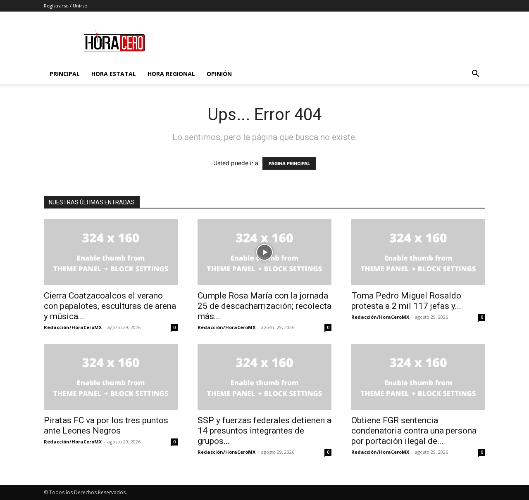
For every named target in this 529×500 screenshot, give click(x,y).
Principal (65, 74)
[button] (475, 74)
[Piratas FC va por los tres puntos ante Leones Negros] (111, 377)
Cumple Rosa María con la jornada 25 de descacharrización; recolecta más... (264, 306)
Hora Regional (171, 74)
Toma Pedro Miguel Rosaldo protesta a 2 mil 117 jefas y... (406, 301)
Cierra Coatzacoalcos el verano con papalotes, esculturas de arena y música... (110, 306)
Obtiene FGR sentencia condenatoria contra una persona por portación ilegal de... (414, 430)
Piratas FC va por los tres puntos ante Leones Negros (106, 425)
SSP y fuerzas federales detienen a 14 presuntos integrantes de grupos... (264, 430)
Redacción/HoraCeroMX (73, 327)
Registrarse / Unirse (65, 5)
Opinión (219, 74)
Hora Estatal (113, 74)
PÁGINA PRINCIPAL (289, 163)
